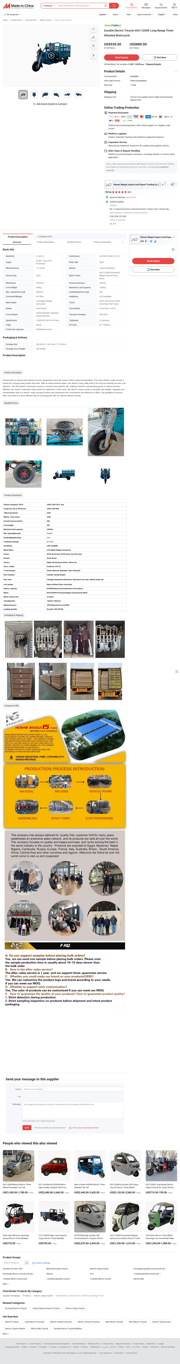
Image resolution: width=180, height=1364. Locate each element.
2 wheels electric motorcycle (15, 1278)
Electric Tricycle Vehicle (15, 1328)
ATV (92, 1273)
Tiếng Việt (154, 1347)
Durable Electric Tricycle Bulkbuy (68, 1328)
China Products (35, 1343)
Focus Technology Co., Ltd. (71, 1353)
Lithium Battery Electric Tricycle (46, 1308)
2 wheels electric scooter (100, 1278)
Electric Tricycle (45, 20)
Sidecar (49, 1273)
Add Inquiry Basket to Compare (51, 103)
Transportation (16, 20)
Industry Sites (108, 1343)
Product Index (138, 1343)
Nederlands (95, 1347)
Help (128, 14)
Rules (175, 14)
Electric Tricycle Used (161, 1321)
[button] (117, 242)
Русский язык (65, 1347)
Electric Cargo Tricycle (63, 20)
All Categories (13, 14)
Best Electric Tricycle (138, 1321)
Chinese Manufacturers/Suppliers (56, 1343)
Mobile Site (151, 1343)
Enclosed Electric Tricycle (16, 1308)
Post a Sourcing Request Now (83, 1127)
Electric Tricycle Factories (89, 1321)
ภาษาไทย (136, 1347)
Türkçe (144, 1347)
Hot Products (21, 1343)
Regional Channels (123, 1343)
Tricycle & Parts (31, 20)
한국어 (112, 1347)
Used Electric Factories (34, 1321)
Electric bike (139, 1278)
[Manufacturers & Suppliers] (18, 6)
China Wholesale (78, 1343)
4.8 (142, 241)
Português (43, 1347)
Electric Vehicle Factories (61, 1321)
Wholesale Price (94, 1343)
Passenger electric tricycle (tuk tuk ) (18, 1273)
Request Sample (153, 64)
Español (33, 1347)
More (5, 1333)
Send (27, 1127)
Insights (161, 1343)
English (24, 1347)
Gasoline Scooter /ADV (13, 1268)
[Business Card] (173, 249)
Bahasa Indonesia (168, 1347)
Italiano (76, 1347)
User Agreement (106, 1353)
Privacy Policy (131, 1353)
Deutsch (85, 1347)
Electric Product (12, 1321)
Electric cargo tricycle (99, 1268)
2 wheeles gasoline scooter (58, 1278)
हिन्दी (127, 1347)
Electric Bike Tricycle (39, 1328)
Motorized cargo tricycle (56, 1268)
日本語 (120, 1347)
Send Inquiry (121, 57)
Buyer (115, 14)
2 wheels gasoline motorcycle (146, 1273)
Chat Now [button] (161, 57)
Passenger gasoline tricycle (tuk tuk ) (150, 1268)
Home (5, 20)
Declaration (119, 1353)
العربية (105, 1347)
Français (53, 1347)
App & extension (144, 14)
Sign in (174, 7)
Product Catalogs (42, 1263)
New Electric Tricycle (114, 1321)
